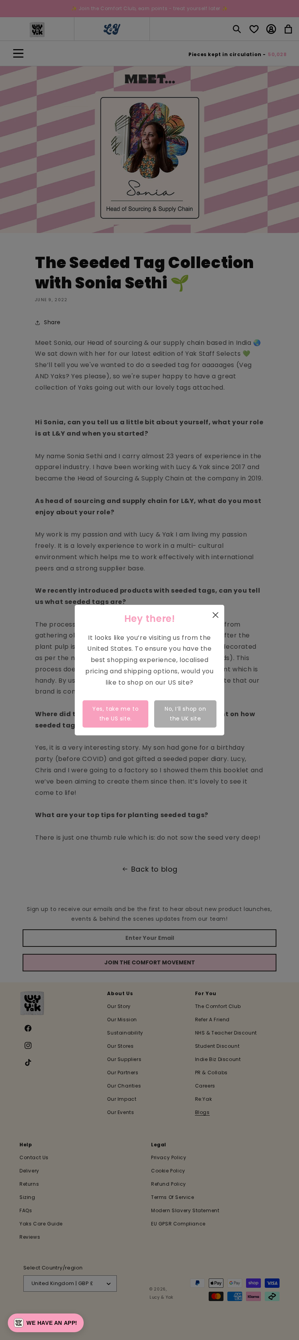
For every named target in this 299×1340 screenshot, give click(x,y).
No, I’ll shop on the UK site (185, 713)
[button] (46, 1323)
